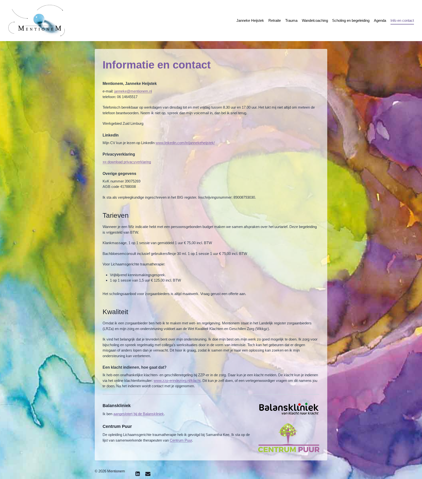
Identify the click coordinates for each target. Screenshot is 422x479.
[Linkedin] (137, 473)
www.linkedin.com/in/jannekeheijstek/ (185, 143)
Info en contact (402, 20)
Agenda (380, 20)
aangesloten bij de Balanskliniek (138, 414)
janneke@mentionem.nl (133, 91)
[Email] (148, 473)
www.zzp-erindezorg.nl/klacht (177, 380)
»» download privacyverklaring (127, 162)
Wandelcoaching (315, 20)
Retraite (274, 20)
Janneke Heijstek (250, 20)
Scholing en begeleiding (350, 20)
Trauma (291, 20)
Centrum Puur (181, 440)
